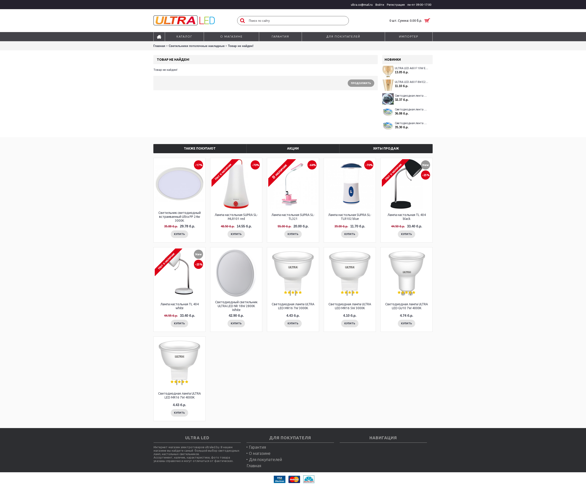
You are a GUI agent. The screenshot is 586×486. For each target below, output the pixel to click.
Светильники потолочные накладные (197, 46)
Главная (159, 46)
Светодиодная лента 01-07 (411, 109)
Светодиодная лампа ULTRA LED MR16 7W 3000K (293, 306)
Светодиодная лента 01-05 (411, 123)
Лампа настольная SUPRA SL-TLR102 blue (349, 217)
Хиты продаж (386, 148)
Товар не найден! (240, 46)
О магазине (260, 453)
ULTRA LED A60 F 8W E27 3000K (411, 81)
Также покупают (200, 148)
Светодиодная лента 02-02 (411, 95)
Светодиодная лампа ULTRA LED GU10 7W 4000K (406, 306)
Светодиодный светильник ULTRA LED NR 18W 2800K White (236, 306)
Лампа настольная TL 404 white (179, 306)
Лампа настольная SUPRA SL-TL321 (293, 217)
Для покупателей (265, 459)
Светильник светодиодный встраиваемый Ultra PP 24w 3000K (179, 216)
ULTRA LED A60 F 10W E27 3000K (411, 68)
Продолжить (361, 83)
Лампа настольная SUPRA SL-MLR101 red (236, 217)
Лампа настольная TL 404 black (407, 217)
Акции (293, 148)
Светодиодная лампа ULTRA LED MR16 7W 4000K (179, 395)
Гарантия (257, 447)
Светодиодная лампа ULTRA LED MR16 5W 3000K (349, 306)
